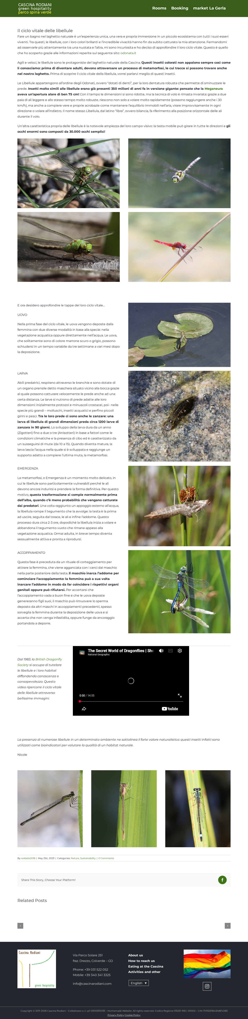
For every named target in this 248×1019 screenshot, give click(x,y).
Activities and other (144, 972)
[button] (20, 926)
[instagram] (207, 986)
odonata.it (128, 53)
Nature (75, 858)
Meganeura (214, 89)
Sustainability (88, 858)
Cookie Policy (132, 1015)
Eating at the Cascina (145, 966)
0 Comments (106, 858)
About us (135, 955)
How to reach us (141, 961)
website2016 (28, 858)
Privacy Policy (116, 1015)
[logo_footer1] (36, 951)
